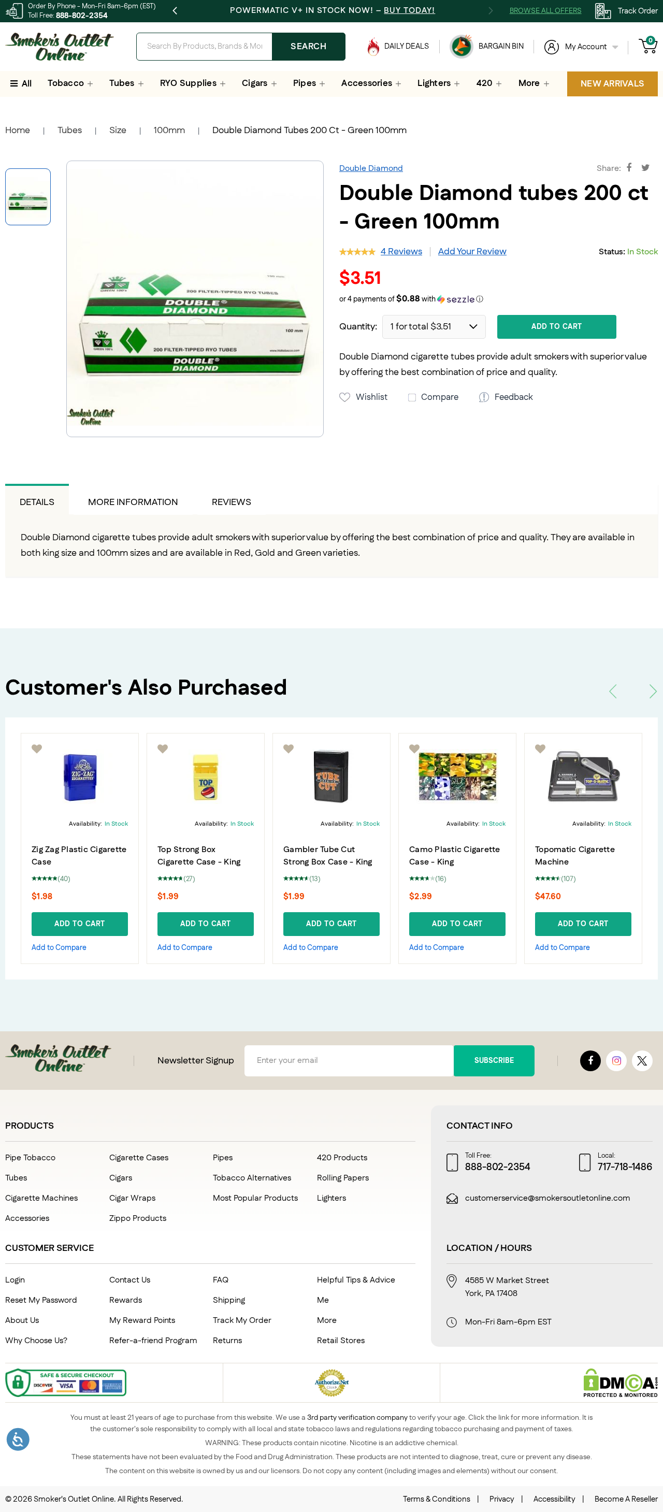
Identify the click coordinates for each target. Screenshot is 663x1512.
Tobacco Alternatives (252, 1178)
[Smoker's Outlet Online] (59, 47)
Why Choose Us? (36, 1341)
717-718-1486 (625, 1167)
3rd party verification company (357, 1418)
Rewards (125, 1300)
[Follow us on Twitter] (642, 1060)
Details (37, 502)
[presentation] (612, 691)
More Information (133, 502)
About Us (22, 1321)
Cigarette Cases (138, 1158)
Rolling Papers (343, 1178)
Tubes (69, 130)
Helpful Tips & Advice (356, 1280)
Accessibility (554, 1499)
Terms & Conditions (436, 1499)
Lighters (331, 1198)
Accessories (27, 1219)
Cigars (120, 1178)
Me (323, 1300)
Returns (227, 1341)
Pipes (223, 1158)
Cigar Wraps (132, 1198)
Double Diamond (371, 169)
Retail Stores (341, 1341)
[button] (498, 299)
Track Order (638, 11)
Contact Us (129, 1280)
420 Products (342, 1158)
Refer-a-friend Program (153, 1341)
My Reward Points (142, 1321)
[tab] (37, 499)
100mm (169, 130)
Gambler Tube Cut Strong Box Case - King (327, 856)
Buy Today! (409, 11)
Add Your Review (472, 251)
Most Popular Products (255, 1198)
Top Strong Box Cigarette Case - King (198, 856)
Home (17, 130)
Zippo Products (137, 1219)
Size (117, 130)
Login (15, 1280)
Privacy (501, 1499)
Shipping (229, 1300)
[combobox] (240, 47)
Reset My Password (41, 1300)
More (327, 1321)
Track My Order (242, 1321)
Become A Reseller (626, 1499)
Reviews (231, 502)
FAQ (220, 1280)
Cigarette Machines (41, 1198)
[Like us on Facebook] (590, 1060)
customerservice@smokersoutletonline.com (547, 1198)
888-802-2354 (82, 15)
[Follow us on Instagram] (616, 1060)
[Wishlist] (37, 749)
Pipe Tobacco (30, 1158)
